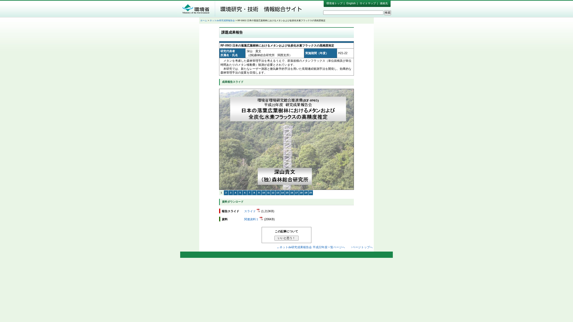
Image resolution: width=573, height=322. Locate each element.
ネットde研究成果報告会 (222, 20)
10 (263, 192)
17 (296, 192)
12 (273, 192)
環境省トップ (334, 3)
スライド (250, 211)
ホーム (203, 20)
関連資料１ (252, 219)
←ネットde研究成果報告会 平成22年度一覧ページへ (311, 247)
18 (301, 192)
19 (306, 192)
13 (277, 192)
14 (282, 192)
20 (310, 192)
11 (268, 192)
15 (287, 192)
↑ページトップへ (362, 247)
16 (292, 192)
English (351, 3)
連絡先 (384, 3)
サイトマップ (368, 3)
